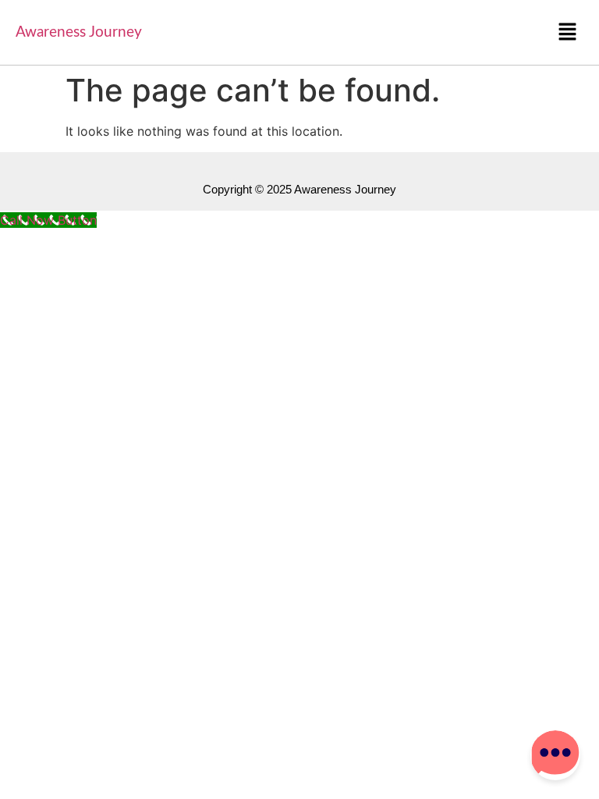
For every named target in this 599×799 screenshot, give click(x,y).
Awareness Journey (79, 32)
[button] (567, 32)
